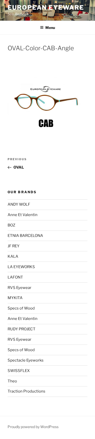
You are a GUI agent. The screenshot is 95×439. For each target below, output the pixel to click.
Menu (50, 27)
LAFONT (15, 277)
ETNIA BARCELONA (25, 235)
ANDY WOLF (19, 204)
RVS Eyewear (19, 287)
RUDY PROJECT (21, 329)
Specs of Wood (21, 308)
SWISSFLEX (19, 370)
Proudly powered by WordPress (33, 427)
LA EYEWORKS (21, 267)
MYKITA (15, 298)
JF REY (14, 246)
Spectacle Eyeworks (26, 360)
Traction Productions (26, 391)
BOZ (11, 225)
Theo (12, 381)
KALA (13, 256)
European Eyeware (46, 7)
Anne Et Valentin (22, 215)
